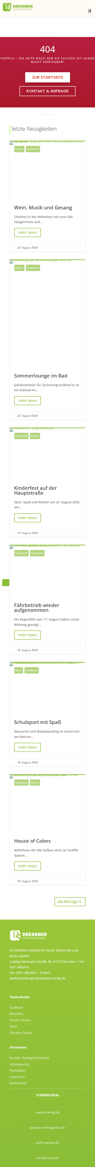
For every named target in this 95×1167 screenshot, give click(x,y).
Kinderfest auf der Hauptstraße (47, 482)
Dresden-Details (21, 1033)
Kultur (19, 149)
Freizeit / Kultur (20, 1020)
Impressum (17, 1077)
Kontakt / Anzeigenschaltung (29, 1058)
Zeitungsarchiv (20, 1064)
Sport (18, 670)
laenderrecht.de (47, 1158)
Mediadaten (18, 1070)
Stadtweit (33, 149)
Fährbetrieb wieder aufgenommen (47, 599)
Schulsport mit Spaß (47, 714)
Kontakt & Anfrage (47, 91)
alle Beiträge (67, 901)
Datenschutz (18, 1083)
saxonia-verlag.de (47, 1112)
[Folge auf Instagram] (5, 582)
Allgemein (37, 553)
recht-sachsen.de (47, 1143)
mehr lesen (27, 232)
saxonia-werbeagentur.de (47, 1128)
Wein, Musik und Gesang (47, 196)
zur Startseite (47, 77)
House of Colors (47, 830)
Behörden (16, 1014)
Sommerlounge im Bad (47, 340)
